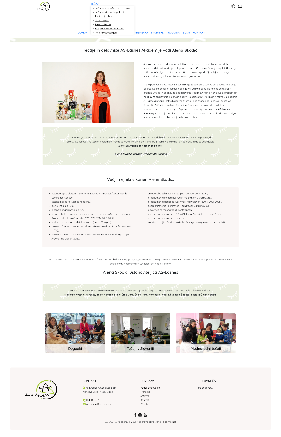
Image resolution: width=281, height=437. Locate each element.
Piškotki (144, 404)
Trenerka (145, 391)
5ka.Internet (169, 421)
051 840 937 (92, 400)
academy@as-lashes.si (98, 404)
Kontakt (144, 400)
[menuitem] (84, 32)
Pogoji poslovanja (150, 387)
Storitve (144, 395)
